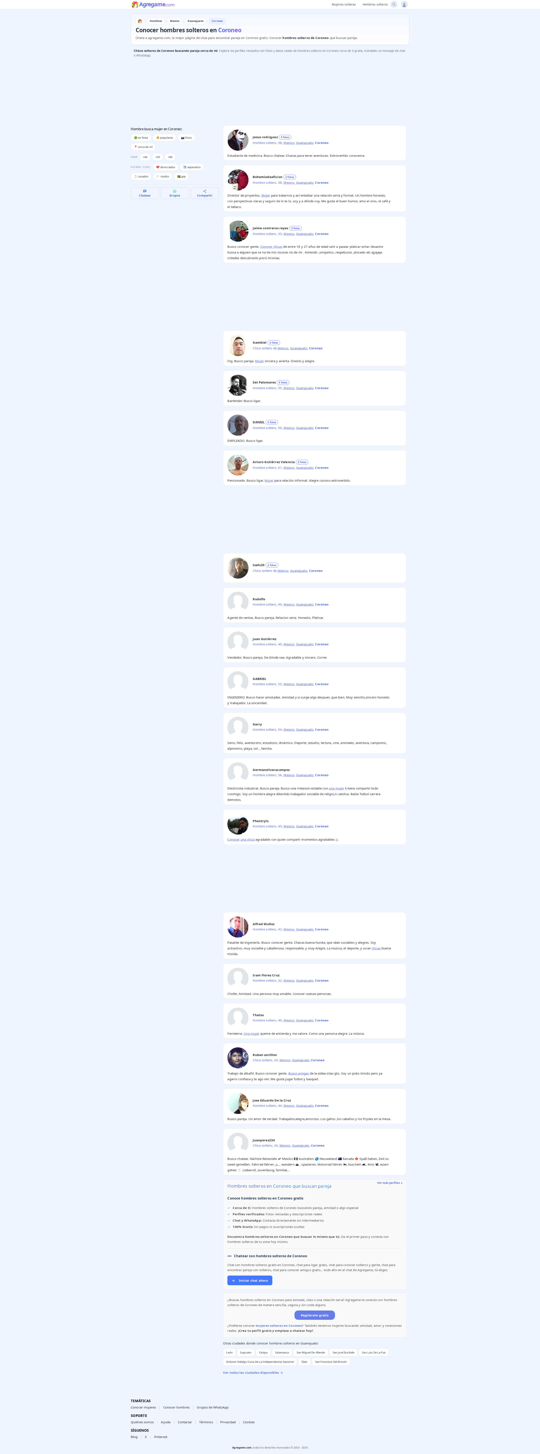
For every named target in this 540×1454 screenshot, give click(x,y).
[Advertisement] (257, 92)
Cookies (249, 1422)
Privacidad (228, 1422)
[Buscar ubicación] (394, 4)
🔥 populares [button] (164, 137)
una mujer (336, 788)
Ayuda (165, 1422)
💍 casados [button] (141, 176)
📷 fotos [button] (186, 137)
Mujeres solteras (344, 4)
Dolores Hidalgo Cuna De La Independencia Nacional (260, 1362)
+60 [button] (170, 157)
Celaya (263, 1352)
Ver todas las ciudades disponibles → (253, 1372)
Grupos (174, 195)
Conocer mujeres (143, 1407)
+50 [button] (157, 157)
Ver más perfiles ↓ (390, 1183)
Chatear (145, 195)
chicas (376, 948)
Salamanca (282, 1352)
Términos (206, 1422)
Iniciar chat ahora (250, 1280)
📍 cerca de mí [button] (143, 147)
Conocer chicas (271, 246)
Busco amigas (298, 1073)
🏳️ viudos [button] (162, 176)
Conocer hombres (176, 1407)
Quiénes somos (142, 1422)
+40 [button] (145, 157)
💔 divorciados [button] (165, 167)
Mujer (265, 195)
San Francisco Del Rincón (331, 1362)
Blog (134, 1437)
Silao (304, 1362)
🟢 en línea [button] (141, 137)
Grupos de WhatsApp (212, 1407)
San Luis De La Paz (374, 1352)
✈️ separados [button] (192, 167)
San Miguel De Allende (311, 1352)
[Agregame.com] (140, 21)
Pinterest (160, 1437)
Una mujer (251, 1033)
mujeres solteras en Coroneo (279, 1325)
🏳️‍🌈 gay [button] (181, 176)
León (229, 1352)
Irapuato (245, 1352)
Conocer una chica (241, 839)
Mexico (289, 143)
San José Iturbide (344, 1352)
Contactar (185, 1422)
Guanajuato (304, 143)
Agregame (156, 5)
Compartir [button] (204, 195)
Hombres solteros (375, 4)
